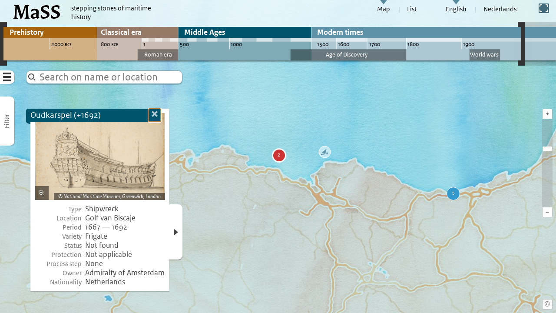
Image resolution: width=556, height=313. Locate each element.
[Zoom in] (547, 149)
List (412, 9)
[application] (278, 156)
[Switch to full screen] (544, 8)
